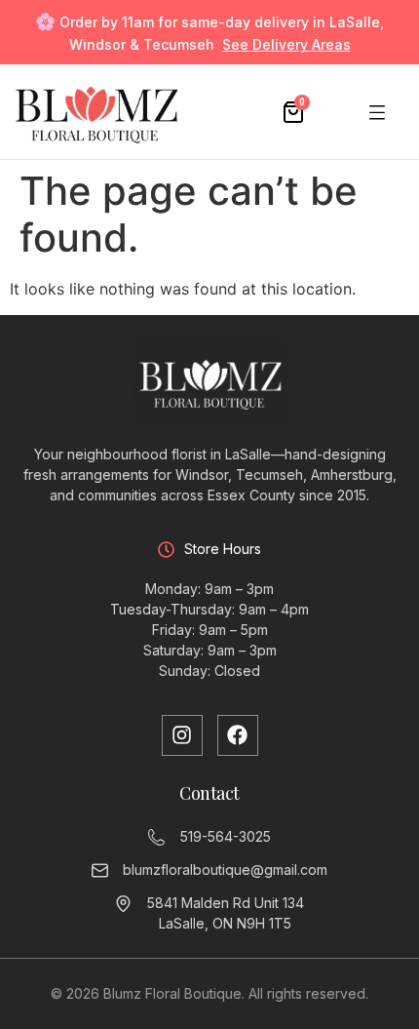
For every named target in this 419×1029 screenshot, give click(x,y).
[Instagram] (182, 735)
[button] (378, 112)
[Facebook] (237, 735)
